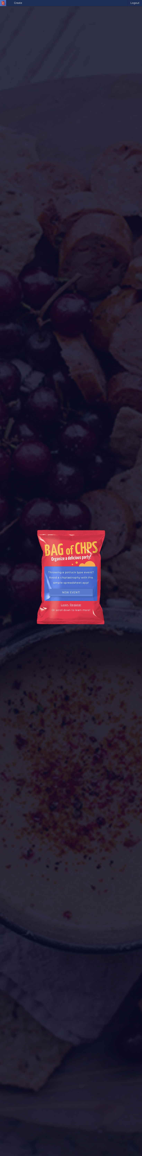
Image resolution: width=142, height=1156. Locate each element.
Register (75, 604)
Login (64, 604)
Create (18, 3)
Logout (134, 3)
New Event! (71, 592)
